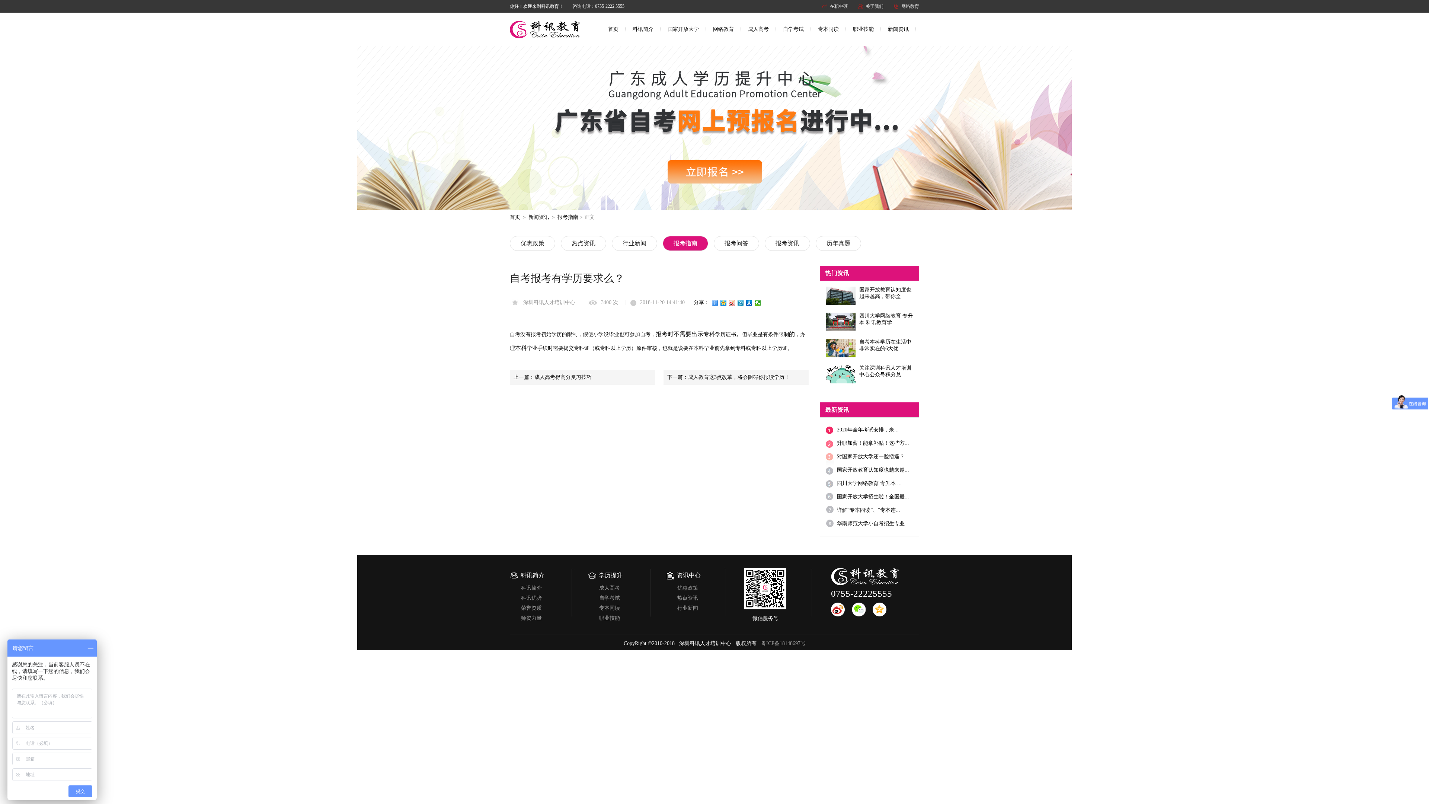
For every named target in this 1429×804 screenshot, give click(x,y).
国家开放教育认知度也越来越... (873, 470)
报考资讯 (787, 243)
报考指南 (567, 217)
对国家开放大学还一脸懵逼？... (873, 456)
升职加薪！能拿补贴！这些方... (873, 443)
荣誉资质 (531, 608)
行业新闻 (634, 243)
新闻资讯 (898, 29)
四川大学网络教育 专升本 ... (869, 483)
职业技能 (863, 29)
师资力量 (531, 618)
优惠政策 (532, 243)
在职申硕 (839, 6)
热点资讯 (583, 243)
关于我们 (874, 6)
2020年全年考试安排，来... (868, 430)
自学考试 (793, 29)
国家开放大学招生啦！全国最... (873, 497)
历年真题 (838, 243)
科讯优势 (531, 598)
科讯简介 (643, 29)
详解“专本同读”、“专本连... (868, 510)
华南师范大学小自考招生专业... (873, 523)
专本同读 (828, 29)
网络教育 (910, 6)
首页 (613, 29)
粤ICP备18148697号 (783, 643)
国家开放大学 (683, 29)
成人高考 (758, 29)
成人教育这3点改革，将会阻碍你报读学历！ (739, 377)
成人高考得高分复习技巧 (563, 377)
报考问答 (736, 243)
